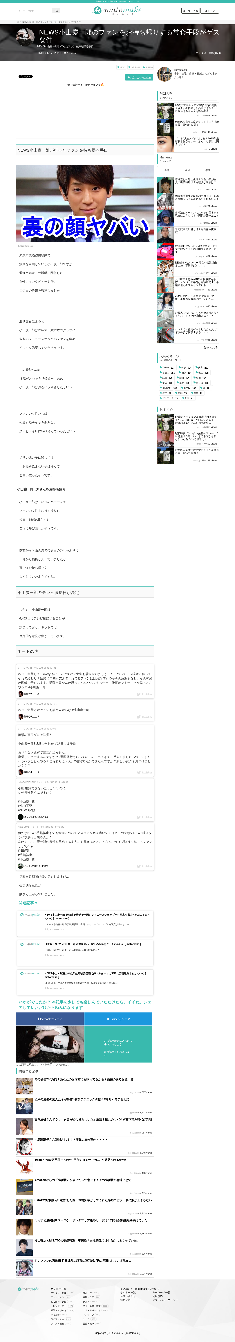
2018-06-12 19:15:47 (48, 703)
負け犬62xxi (135, 1092)
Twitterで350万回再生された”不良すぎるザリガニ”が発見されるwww (80, 1160)
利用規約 (157, 1296)
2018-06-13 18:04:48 (55, 826)
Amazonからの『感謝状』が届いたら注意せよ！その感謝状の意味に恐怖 (83, 1180)
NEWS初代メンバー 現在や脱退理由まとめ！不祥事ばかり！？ (196, 264)
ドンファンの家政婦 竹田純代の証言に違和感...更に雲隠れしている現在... (83, 1260)
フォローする (32, 667)
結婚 (167, 378)
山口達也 (169, 388)
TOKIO (190, 388)
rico (198, 115)
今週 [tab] (167, 170)
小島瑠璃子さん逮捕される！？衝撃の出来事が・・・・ (71, 1139)
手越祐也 (149, 67)
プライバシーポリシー (165, 1299)
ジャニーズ (170, 398)
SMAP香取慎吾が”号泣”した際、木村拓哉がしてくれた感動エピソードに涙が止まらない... (94, 1200)
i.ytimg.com (28, 245)
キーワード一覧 (161, 1292)
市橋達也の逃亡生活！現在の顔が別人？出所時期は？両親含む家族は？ (195, 180)
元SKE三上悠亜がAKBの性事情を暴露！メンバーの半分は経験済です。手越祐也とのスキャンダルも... (197, 282)
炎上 (203, 367)
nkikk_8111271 (25, 826)
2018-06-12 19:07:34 (48, 728)
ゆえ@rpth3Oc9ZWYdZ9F (37, 816)
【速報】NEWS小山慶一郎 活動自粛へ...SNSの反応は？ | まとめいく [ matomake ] (93, 944)
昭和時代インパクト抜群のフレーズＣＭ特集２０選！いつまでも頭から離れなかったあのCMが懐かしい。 (197, 436)
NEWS (122, 67)
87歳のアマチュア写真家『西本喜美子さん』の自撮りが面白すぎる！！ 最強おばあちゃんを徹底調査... (196, 108)
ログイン (210, 10)
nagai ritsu (198, 289)
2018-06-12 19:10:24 (48, 667)
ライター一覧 (128, 1292)
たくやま (199, 256)
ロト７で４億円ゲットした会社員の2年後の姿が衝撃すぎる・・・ (196, 330)
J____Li (21, 667)
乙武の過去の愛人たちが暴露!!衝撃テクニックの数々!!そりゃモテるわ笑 (82, 1099)
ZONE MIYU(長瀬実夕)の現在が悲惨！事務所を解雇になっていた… (194, 297)
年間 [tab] (207, 170)
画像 (187, 372)
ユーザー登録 (190, 10)
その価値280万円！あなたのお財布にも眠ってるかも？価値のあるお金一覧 (84, 1079)
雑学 (166, 393)
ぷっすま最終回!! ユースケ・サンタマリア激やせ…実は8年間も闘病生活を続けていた (91, 1220)
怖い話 (202, 383)
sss (206, 149)
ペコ (199, 189)
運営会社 (125, 1299)
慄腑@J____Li (31, 693)
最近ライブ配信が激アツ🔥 (88, 84)
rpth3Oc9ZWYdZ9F (27, 781)
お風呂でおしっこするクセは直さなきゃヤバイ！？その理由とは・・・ (197, 314)
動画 (184, 378)
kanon (198, 444)
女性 (189, 398)
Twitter (168, 367)
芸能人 (168, 372)
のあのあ (196, 132)
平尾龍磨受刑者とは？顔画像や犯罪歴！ (195, 230)
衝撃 (186, 367)
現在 (203, 372)
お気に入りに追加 (140, 77)
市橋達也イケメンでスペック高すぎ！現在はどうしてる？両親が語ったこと (197, 214)
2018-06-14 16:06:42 (59, 781)
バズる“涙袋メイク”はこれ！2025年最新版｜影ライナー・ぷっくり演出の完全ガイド (197, 141)
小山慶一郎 (135, 67)
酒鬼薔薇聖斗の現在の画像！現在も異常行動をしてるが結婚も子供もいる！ (197, 197)
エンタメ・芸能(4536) (209, 53)
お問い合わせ (128, 1296)
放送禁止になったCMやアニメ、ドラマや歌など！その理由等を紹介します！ (196, 248)
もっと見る (210, 347)
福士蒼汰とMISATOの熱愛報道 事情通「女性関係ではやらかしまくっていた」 (87, 1240)
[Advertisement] (85, 112)
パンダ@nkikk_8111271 (36, 865)
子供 (167, 383)
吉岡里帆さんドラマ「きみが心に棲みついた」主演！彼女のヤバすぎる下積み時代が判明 (93, 1119)
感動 (182, 393)
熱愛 (198, 393)
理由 (201, 378)
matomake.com (57, 929)
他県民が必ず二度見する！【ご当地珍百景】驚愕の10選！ (197, 123)
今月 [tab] (187, 170)
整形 (184, 383)
